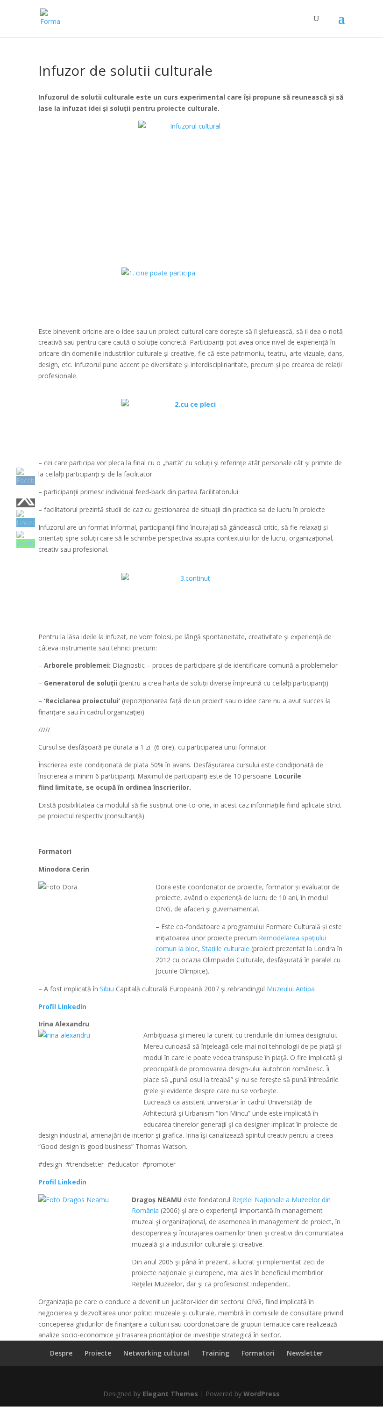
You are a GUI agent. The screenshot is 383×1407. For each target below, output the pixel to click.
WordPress (261, 1393)
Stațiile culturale (225, 948)
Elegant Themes (170, 1393)
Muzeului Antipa (291, 988)
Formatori (258, 1353)
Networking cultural (156, 1353)
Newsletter (305, 1353)
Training (215, 1353)
